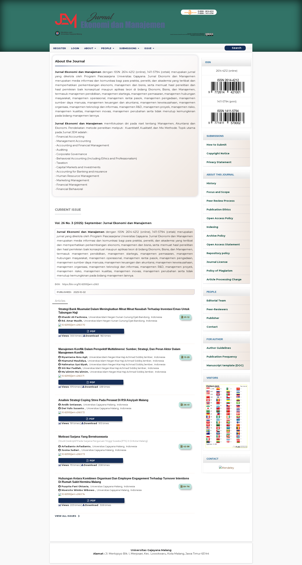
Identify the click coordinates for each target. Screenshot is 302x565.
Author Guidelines (219, 348)
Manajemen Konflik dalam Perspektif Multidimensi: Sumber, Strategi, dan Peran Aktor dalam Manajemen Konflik (119, 351)
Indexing (212, 227)
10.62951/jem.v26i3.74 (73, 494)
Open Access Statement (223, 244)
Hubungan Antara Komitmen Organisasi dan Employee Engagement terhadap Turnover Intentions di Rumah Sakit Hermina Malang (123, 480)
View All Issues (65, 515)
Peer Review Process (221, 200)
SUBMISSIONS (128, 48)
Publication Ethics (219, 209)
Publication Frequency (222, 356)
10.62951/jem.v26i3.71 (73, 375)
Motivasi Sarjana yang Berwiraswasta (103, 438)
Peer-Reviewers (217, 309)
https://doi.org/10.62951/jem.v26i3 (80, 284)
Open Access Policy (220, 218)
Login (75, 48)
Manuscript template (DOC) (225, 365)
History (211, 183)
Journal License (217, 262)
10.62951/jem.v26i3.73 (73, 454)
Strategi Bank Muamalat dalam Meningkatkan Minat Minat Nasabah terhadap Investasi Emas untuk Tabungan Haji (123, 311)
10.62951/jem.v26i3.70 (73, 324)
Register (59, 48)
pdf (92, 331)
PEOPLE (106, 48)
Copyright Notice (218, 153)
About (89, 48)
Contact (212, 326)
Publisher (213, 318)
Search (236, 47)
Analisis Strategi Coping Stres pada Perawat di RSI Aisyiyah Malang (103, 400)
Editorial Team (216, 300)
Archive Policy (216, 235)
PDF (92, 418)
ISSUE (148, 48)
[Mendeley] (226, 467)
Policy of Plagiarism (219, 270)
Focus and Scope (218, 192)
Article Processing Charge (224, 279)
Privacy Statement (219, 162)
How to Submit (216, 144)
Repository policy (218, 253)
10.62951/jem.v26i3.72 (73, 412)
